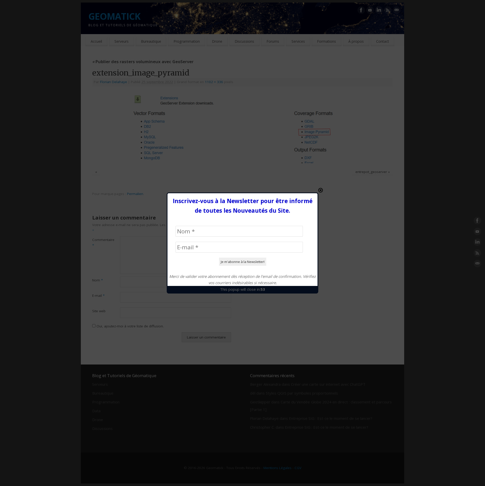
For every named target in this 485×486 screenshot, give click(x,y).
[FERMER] (320, 190)
